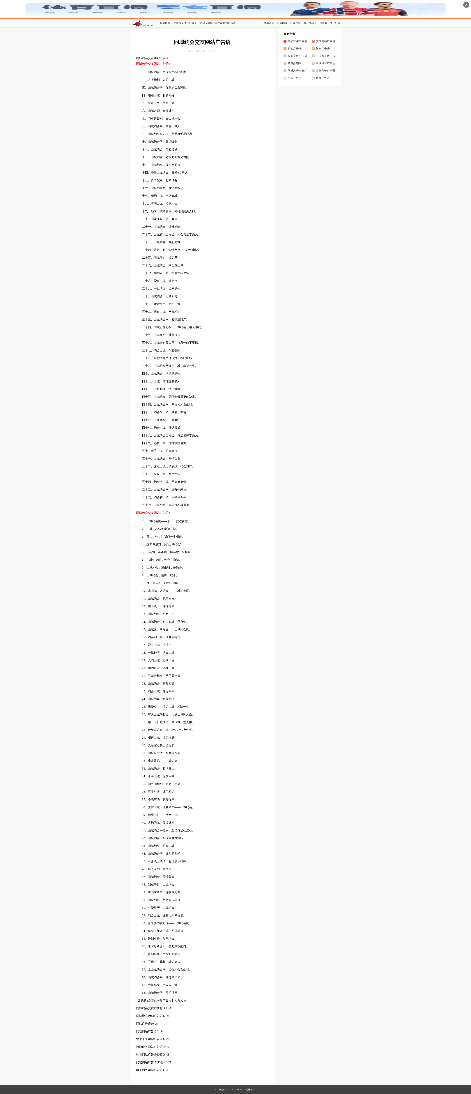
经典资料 (295, 23)
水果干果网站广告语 (149, 1039)
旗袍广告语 (323, 48)
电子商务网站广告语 (149, 1070)
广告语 (201, 23)
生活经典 (189, 23)
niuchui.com (241, 1089)
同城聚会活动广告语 (149, 1015)
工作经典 (322, 23)
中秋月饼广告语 (325, 63)
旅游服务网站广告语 (149, 1046)
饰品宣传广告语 (297, 41)
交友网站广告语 (325, 41)
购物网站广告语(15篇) (150, 1062)
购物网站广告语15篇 (149, 1054)
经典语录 (269, 23)
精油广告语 (295, 48)
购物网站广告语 (146, 1031)
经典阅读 (282, 23)
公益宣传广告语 (297, 55)
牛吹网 (177, 23)
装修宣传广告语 (325, 70)
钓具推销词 (295, 63)
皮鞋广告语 (323, 78)
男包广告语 (295, 78)
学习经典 (309, 23)
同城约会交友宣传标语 (151, 1008)
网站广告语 (143, 1023)
